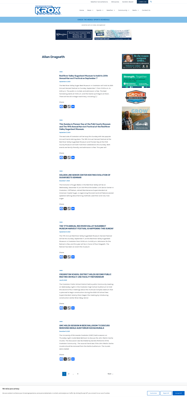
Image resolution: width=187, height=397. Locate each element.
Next (110, 374)
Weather (110, 10)
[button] (151, 1)
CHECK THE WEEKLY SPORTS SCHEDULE (93, 20)
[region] (93, 391)
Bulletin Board (127, 2)
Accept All (178, 393)
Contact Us (146, 10)
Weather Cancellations (99, 2)
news (61, 72)
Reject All (166, 393)
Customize (153, 393)
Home (81, 10)
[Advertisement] (136, 161)
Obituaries (115, 2)
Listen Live (142, 2)
